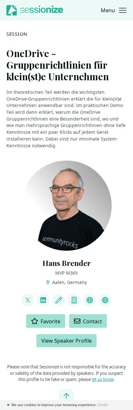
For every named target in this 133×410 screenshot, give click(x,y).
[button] (114, 10)
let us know (102, 379)
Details (102, 405)
